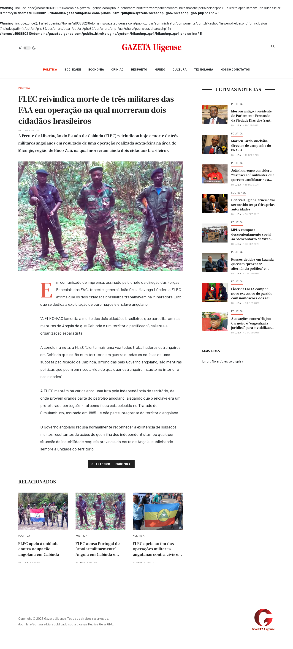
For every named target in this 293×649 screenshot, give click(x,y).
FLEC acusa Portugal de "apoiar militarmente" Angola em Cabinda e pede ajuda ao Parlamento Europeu (100, 554)
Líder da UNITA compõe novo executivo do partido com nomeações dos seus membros (251, 295)
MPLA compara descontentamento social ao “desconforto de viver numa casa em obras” (251, 236)
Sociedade (72, 69)
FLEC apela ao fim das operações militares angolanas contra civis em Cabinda (157, 552)
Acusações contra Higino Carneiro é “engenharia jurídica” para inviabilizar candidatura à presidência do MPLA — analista (251, 327)
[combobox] (273, 46)
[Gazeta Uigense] (151, 47)
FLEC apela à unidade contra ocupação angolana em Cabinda (38, 549)
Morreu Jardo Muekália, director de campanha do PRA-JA (251, 146)
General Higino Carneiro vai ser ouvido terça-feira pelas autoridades (253, 205)
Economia (96, 69)
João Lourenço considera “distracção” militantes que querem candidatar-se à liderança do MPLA (252, 177)
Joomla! (23, 624)
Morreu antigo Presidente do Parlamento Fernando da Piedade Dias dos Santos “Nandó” (252, 118)
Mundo (160, 69)
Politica (50, 69)
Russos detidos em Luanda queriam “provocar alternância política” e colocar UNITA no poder (252, 266)
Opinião (117, 69)
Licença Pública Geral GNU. (95, 624)
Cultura (180, 69)
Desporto (139, 69)
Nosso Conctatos (235, 69)
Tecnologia (203, 69)
